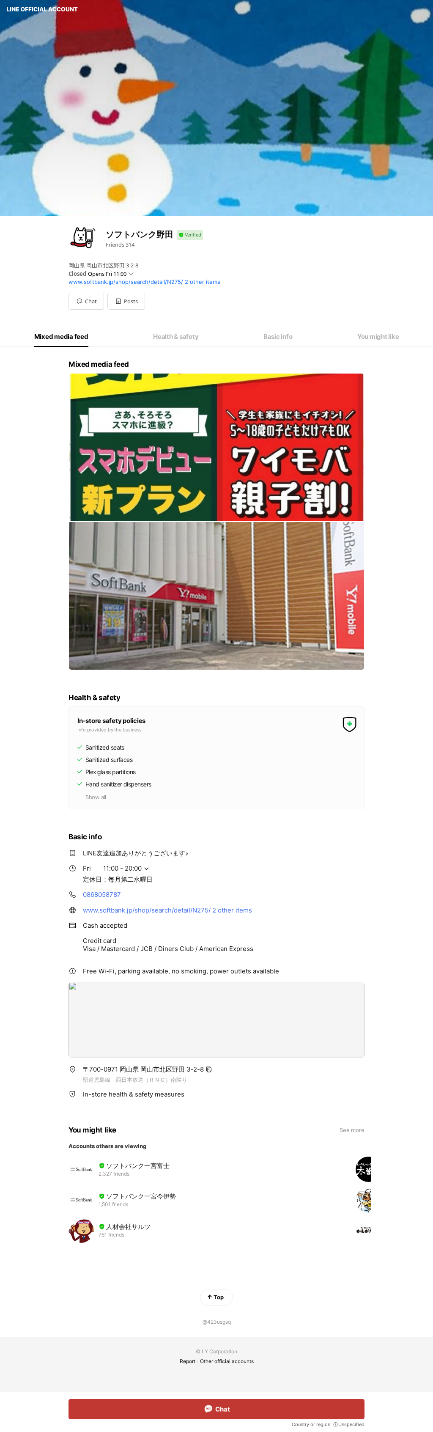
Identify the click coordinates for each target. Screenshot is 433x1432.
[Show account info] (190, 235)
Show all (95, 797)
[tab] (61, 337)
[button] (126, 301)
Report (187, 1361)
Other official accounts (227, 1361)
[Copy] (209, 1069)
